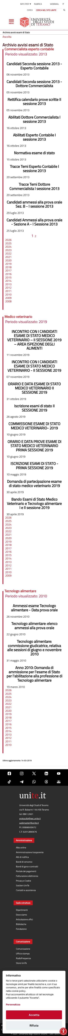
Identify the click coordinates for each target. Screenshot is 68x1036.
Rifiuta (34, 1025)
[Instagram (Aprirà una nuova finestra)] (21, 773)
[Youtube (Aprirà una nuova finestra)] (58, 773)
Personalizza (13, 1004)
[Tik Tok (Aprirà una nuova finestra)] (9, 782)
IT (63, 4)
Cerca (30, 10)
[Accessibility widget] (63, 1031)
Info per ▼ (25, 4)
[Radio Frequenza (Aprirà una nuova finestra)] (58, 782)
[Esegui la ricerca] (64, 10)
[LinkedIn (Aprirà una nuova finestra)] (46, 773)
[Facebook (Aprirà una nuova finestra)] (9, 773)
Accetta (34, 1015)
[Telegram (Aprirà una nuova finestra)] (21, 782)
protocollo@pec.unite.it (30, 818)
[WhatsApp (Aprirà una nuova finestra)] (34, 782)
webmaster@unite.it (29, 823)
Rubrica (38, 4)
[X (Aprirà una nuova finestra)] (34, 773)
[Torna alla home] (37, 22)
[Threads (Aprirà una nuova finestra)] (46, 782)
